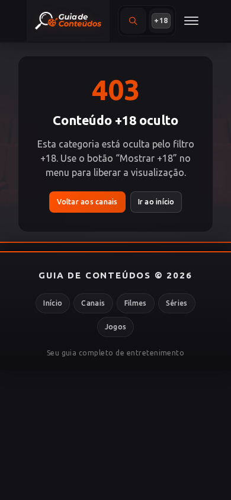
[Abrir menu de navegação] (191, 21)
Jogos (116, 327)
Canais (93, 303)
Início (52, 303)
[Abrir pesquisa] (133, 21)
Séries (177, 303)
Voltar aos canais (87, 202)
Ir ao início (156, 202)
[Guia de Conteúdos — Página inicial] (68, 20)
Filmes (135, 303)
